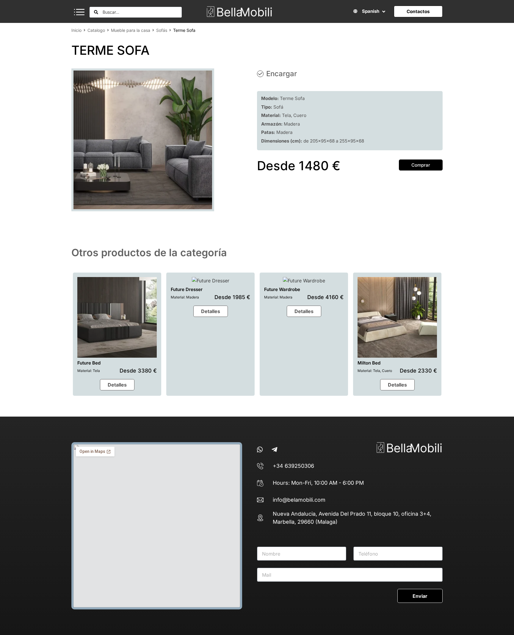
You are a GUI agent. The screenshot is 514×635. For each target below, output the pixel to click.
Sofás (161, 30)
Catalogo (96, 30)
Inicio (76, 30)
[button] (79, 11)
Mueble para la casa (130, 30)
